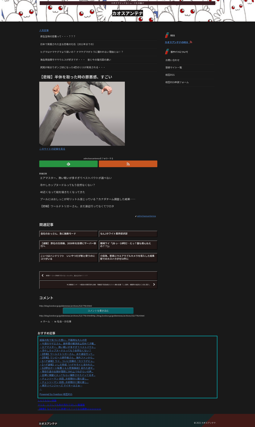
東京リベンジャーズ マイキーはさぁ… (62, 385)
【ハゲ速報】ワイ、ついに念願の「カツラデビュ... (68, 361)
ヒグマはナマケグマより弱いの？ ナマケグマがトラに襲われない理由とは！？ (81, 52)
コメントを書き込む (98, 310)
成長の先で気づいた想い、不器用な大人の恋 (63, 340)
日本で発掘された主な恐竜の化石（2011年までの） (67, 44)
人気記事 (44, 30)
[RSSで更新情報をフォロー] (128, 164)
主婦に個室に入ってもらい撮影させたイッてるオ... (68, 375)
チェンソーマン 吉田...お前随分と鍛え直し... (65, 378)
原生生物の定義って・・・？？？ (58, 36)
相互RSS (170, 74)
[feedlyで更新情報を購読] (68, 164)
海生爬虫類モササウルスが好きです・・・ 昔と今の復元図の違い (75, 59)
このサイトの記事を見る (52, 148)
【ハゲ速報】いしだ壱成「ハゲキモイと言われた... (68, 364)
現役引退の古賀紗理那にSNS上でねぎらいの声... (67, 371)
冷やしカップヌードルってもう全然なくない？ (66, 350)
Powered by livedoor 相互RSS (56, 394)
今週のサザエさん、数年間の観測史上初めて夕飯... (69, 343)
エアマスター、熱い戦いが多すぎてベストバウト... (69, 347)
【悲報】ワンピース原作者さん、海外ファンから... (68, 357)
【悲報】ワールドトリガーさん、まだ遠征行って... (68, 354)
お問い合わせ (172, 60)
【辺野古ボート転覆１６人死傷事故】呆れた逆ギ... (68, 368)
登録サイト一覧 (173, 67)
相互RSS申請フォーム (177, 82)
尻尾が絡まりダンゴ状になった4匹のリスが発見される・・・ (72, 67)
